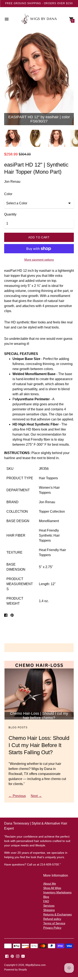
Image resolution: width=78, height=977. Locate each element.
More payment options (39, 259)
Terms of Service (54, 923)
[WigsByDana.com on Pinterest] (12, 956)
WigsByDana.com (35, 965)
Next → (36, 796)
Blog (46, 896)
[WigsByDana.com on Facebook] (7, 956)
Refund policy (52, 919)
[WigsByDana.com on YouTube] (23, 956)
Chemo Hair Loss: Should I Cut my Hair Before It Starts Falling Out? (39, 745)
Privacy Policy (52, 927)
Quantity (10, 214)
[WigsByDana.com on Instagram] (17, 956)
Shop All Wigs (52, 888)
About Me (49, 883)
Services (48, 905)
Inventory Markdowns (57, 892)
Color (8, 194)
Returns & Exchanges (57, 914)
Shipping (49, 910)
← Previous (17, 796)
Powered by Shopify (15, 969)
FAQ (46, 901)
